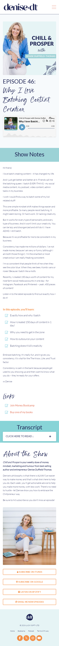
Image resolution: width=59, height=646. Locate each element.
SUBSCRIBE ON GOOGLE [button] (30, 582)
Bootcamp (21, 631)
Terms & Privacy (43, 631)
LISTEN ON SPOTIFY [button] (30, 592)
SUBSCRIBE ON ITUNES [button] (30, 572)
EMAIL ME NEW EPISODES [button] (30, 602)
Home (12, 631)
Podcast (31, 631)
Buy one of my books (21, 412)
